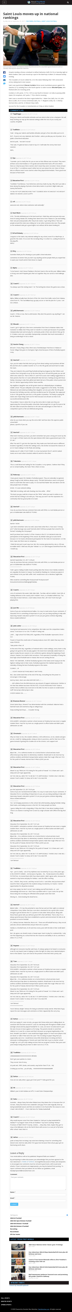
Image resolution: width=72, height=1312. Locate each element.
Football (37, 21)
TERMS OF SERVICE (28, 1162)
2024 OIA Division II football (19, 1226)
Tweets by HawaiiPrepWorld (18, 1285)
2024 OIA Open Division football (20, 1221)
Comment (13, 1174)
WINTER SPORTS (6, 1301)
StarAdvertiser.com (43, 1309)
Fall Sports (14, 1215)
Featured (29, 21)
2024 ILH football (15, 1218)
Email (12, 1198)
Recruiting (13, 1229)
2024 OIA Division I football (19, 1223)
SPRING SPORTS (6, 1305)
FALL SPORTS (5, 1298)
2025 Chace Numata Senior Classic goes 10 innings (46, 1245)
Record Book (14, 1232)
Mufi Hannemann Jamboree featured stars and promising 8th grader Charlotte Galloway (48, 1275)
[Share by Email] (4, 80)
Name (12, 1192)
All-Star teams (15, 1234)
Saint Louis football (49, 21)
